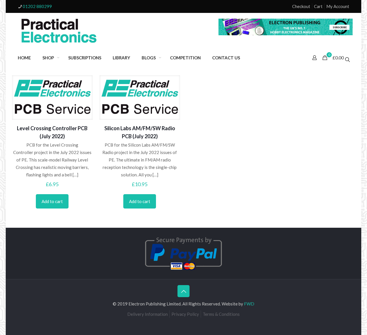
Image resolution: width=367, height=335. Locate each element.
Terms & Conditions (221, 314)
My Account (337, 6)
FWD (249, 303)
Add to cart (52, 201)
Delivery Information (147, 314)
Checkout (301, 6)
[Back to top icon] (183, 291)
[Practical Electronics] (59, 31)
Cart (318, 6)
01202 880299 (37, 6)
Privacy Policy (185, 314)
